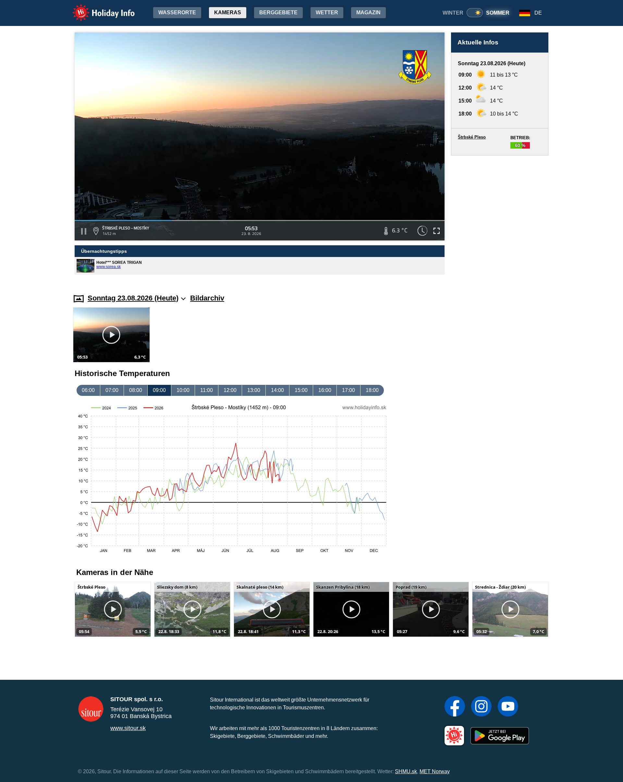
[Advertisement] (499, 218)
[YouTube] (508, 707)
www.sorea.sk (108, 266)
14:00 (277, 390)
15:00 (301, 390)
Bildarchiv (207, 298)
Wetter (327, 12)
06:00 (88, 390)
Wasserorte (177, 12)
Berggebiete (278, 12)
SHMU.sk (406, 771)
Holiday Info (97, 8)
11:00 (206, 390)
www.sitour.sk (128, 728)
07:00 (111, 390)
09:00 (159, 390)
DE (538, 13)
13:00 (253, 390)
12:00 (230, 390)
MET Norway (435, 771)
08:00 (135, 390)
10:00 (183, 390)
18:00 (372, 390)
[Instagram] (481, 707)
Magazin (368, 12)
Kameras (227, 12)
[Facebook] (455, 707)
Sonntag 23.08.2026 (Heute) (133, 298)
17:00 (348, 390)
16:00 (324, 390)
